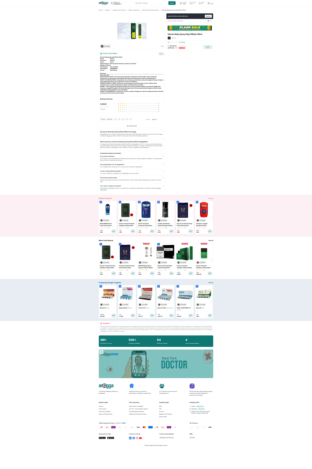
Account (161, 411)
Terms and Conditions (104, 411)
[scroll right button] (211, 217)
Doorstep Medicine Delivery (136, 411)
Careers (101, 406)
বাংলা (162, 53)
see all (210, 198)
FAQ (160, 409)
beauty (109, 135)
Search (172, 3)
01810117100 (201, 409)
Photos (110, 119)
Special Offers (163, 416)
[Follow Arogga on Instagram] (137, 438)
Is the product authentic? (107, 156)
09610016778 (200, 406)
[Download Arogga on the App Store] (110, 438)
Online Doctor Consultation (136, 406)
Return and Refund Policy (105, 414)
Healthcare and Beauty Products (137, 414)
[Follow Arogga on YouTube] (140, 438)
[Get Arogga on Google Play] (102, 438)
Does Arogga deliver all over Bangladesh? (112, 164)
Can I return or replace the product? (110, 186)
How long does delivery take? (108, 177)
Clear (103, 119)
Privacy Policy (102, 409)
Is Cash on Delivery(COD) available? (110, 171)
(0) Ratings (182, 42)
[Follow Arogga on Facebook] (133, 438)
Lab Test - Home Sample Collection (138, 409)
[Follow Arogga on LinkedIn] (130, 438)
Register (208, 16)
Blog (160, 406)
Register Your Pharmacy (165, 414)
